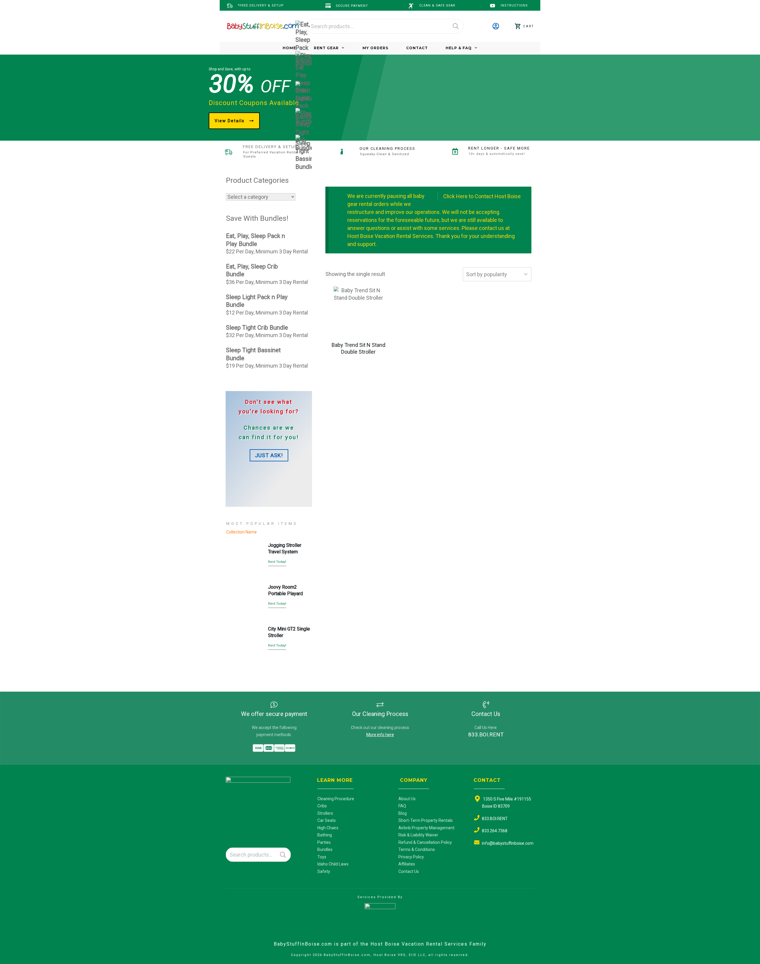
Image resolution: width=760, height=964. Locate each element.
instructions (514, 5)
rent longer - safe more (499, 148)
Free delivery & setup (270, 146)
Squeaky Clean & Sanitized (384, 154)
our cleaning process (387, 148)
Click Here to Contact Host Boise (482, 196)
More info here (380, 734)
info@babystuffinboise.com (507, 843)
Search (456, 26)
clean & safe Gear (437, 5)
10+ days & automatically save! (496, 154)
